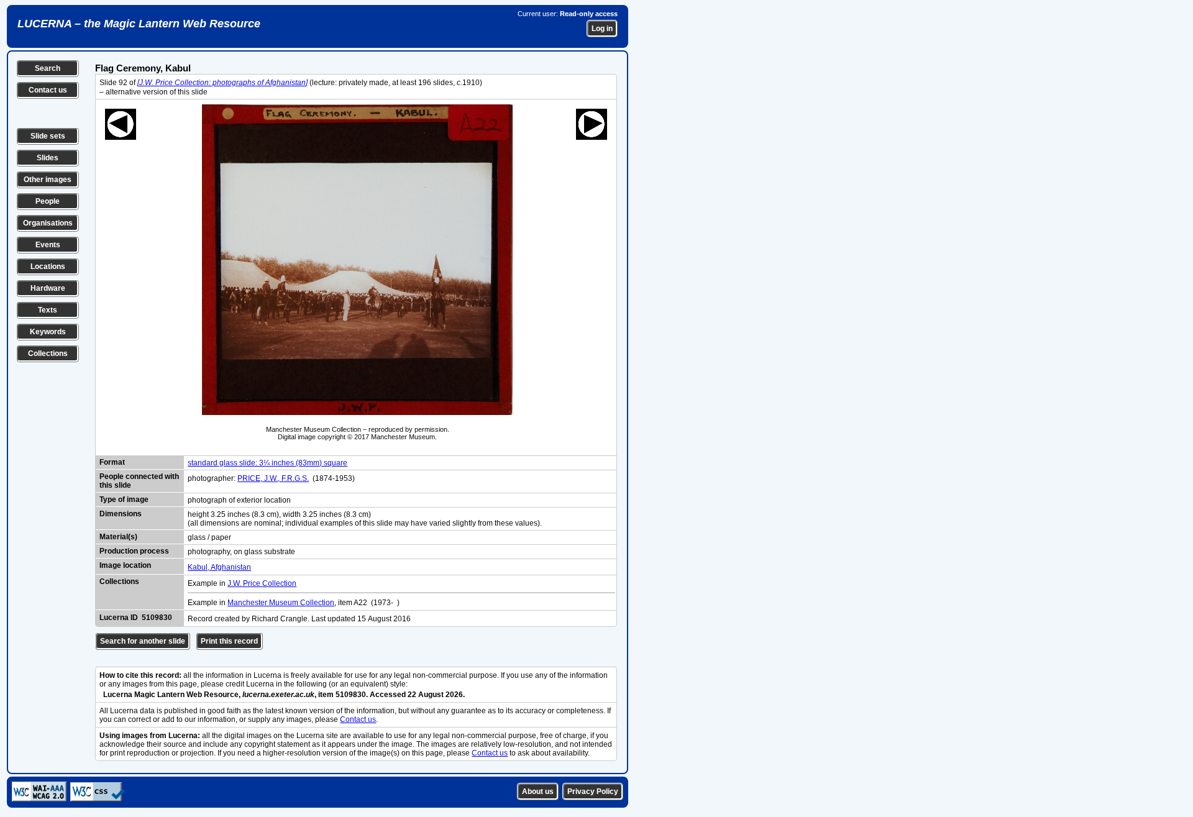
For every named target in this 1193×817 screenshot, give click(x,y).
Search (47, 68)
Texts (47, 310)
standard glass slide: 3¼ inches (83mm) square (267, 463)
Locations (47, 266)
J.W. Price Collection (261, 583)
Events (47, 244)
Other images (47, 179)
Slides (47, 157)
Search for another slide (142, 641)
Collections (48, 353)
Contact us (48, 90)
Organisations (48, 223)
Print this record (229, 641)
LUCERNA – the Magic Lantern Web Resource (138, 23)
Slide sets (47, 136)
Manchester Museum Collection (280, 602)
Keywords (48, 331)
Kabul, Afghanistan (219, 567)
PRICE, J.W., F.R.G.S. (273, 478)
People (47, 201)
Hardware (47, 288)
